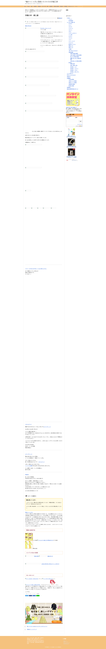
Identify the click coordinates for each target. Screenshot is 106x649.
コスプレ (70, 26)
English (28, 6)
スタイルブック (28, 424)
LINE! (38, 593)
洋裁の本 (61, 6)
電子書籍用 (71, 20)
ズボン (70, 31)
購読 (68, 117)
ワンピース (71, 42)
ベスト (70, 39)
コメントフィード (66, 642)
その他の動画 (71, 79)
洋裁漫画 (35, 6)
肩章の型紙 (36, 556)
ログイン (65, 640)
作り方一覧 (44, 6)
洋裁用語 (51, 6)
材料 (47, 6)
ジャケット (71, 28)
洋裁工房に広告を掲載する (71, 107)
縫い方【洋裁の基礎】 (74, 56)
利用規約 (65, 6)
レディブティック (47, 426)
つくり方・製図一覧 (71, 22)
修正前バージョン (72, 44)
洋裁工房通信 (68, 115)
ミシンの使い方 (70, 73)
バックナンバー (79, 124)
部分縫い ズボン (73, 70)
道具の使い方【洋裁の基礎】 (76, 61)
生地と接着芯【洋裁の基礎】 (76, 55)
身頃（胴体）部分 (73, 65)
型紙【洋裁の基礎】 (74, 53)
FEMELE (27, 474)
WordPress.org (66, 643)
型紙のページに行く (29, 512)
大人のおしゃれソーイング (45, 28)
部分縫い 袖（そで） (74, 71)
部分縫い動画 (71, 85)
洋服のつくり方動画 (73, 82)
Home (25, 6)
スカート (70, 29)
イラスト (70, 19)
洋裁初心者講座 (56, 6)
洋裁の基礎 (71, 52)
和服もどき (71, 45)
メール (76, 6)
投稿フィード (65, 641)
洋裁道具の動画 (72, 84)
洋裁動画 (39, 6)
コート (70, 25)
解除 (76, 117)
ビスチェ (70, 36)
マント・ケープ (72, 41)
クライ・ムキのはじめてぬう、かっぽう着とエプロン (36, 268)
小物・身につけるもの (73, 50)
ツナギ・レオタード (73, 33)
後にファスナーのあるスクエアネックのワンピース (37, 626)
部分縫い (70, 62)
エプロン (70, 23)
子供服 (70, 49)
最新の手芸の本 (28, 25)
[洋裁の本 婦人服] (34, 595)
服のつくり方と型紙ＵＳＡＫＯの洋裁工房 (54, 647)
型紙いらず (71, 47)
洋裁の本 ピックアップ (32, 629)
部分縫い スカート (74, 68)
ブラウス (70, 37)
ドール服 (70, 34)
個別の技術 (72, 63)
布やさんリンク (71, 6)
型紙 (31, 6)
